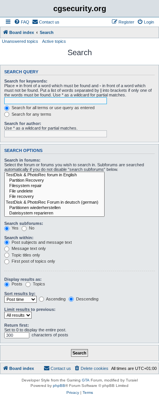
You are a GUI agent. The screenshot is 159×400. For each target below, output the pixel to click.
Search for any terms (30, 114)
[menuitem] (21, 22)
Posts (16, 284)
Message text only (28, 248)
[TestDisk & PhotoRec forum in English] (54, 175)
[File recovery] (54, 196)
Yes (14, 228)
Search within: (19, 237)
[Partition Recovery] (54, 180)
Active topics (54, 41)
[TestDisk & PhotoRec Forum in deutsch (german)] (54, 202)
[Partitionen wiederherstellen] (54, 208)
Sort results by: (20, 293)
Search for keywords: (25, 81)
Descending (86, 299)
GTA (86, 380)
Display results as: (23, 279)
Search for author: (22, 123)
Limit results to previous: (30, 309)
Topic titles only (25, 255)
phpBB (59, 385)
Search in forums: (22, 160)
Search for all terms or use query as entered (52, 107)
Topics (38, 284)
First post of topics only (32, 261)
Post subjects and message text (41, 242)
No (31, 228)
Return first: (16, 325)
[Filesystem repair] (54, 186)
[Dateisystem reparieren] (54, 213)
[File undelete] (54, 191)
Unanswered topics (20, 41)
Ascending (55, 299)
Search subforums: (23, 223)
